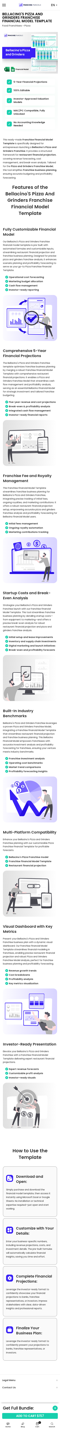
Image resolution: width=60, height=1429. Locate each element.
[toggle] (54, 1408)
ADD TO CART (30, 1416)
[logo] (30, 4)
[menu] (8, 5)
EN (53, 5)
